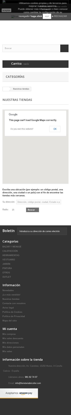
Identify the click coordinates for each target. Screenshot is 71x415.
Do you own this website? (22, 129)
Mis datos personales (13, 347)
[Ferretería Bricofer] (35, 25)
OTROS (6, 272)
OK (54, 129)
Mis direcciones (10, 343)
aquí (47, 16)
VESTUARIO (8, 259)
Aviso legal (8, 307)
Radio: (5, 209)
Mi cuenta (9, 329)
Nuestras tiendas (10, 299)
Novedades (8, 290)
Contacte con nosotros (14, 303)
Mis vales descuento (12, 338)
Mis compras (9, 334)
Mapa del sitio (9, 320)
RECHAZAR (60, 16)
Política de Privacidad (13, 316)
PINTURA (7, 268)
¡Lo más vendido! (11, 295)
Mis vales (7, 351)
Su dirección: (8, 202)
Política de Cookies (12, 312)
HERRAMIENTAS (10, 255)
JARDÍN (6, 264)
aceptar (6, 10)
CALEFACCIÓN (10, 251)
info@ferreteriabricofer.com (28, 383)
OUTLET (6, 277)
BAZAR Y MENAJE (11, 246)
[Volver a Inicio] (6, 89)
